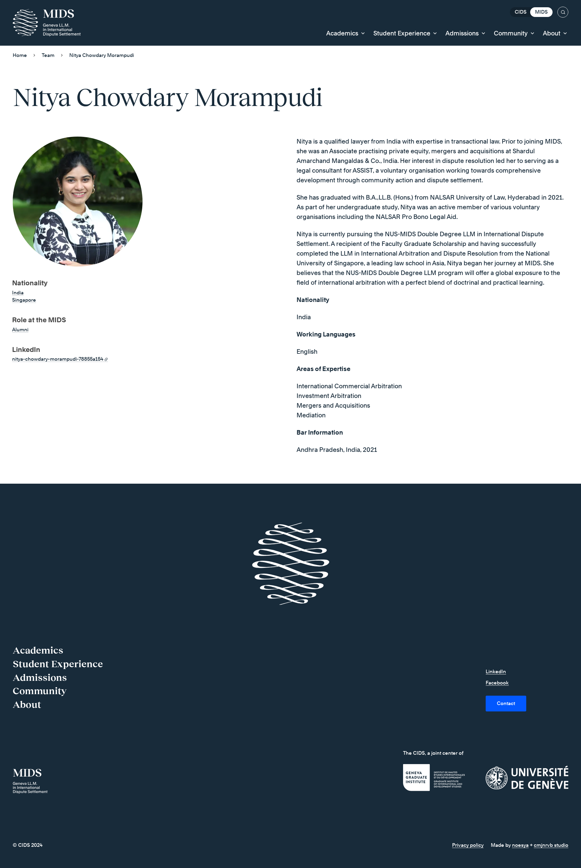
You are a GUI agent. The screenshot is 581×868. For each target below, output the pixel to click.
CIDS (521, 12)
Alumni (20, 330)
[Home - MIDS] (50, 22)
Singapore (24, 300)
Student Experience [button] (401, 33)
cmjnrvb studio (551, 845)
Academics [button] (342, 33)
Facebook (497, 683)
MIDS (541, 12)
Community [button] (511, 33)
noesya (520, 845)
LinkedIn (496, 671)
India (18, 293)
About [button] (551, 33)
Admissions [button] (462, 33)
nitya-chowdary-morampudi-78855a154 (57, 359)
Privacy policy (468, 845)
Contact (506, 703)
